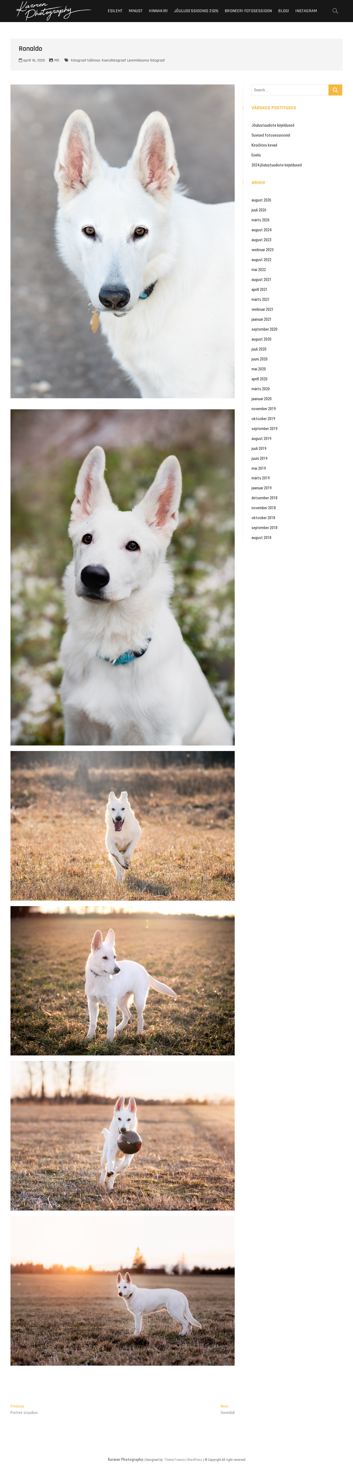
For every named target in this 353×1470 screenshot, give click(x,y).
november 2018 (264, 507)
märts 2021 (261, 299)
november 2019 (264, 408)
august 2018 (261, 537)
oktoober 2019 (263, 418)
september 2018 (264, 527)
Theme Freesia (174, 1460)
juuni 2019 (260, 458)
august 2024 (261, 229)
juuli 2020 (259, 349)
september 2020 (264, 329)
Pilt (56, 60)
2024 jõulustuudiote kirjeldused (277, 165)
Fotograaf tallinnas (85, 60)
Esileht (115, 11)
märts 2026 (261, 219)
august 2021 (261, 279)
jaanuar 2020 (262, 398)
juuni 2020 (260, 359)
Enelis (256, 155)
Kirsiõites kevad (264, 145)
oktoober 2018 (263, 517)
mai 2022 (259, 269)
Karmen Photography (125, 1459)
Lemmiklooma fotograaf (146, 60)
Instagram (306, 11)
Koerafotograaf (114, 60)
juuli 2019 (259, 448)
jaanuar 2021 (262, 319)
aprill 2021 (260, 289)
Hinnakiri (158, 11)
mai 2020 (259, 369)
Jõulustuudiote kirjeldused (273, 125)
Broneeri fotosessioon (248, 11)
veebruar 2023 (263, 249)
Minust (136, 11)
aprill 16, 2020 (33, 60)
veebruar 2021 (263, 309)
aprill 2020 (260, 378)
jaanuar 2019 (262, 487)
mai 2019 (259, 468)
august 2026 (261, 200)
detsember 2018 (264, 497)
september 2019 (264, 428)
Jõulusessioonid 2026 (196, 11)
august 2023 (261, 239)
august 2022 (261, 259)
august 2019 (261, 438)
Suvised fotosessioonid (271, 135)
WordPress (194, 1460)
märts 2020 (261, 388)
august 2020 (261, 339)
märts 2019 (261, 478)
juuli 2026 (259, 210)
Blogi (283, 11)
